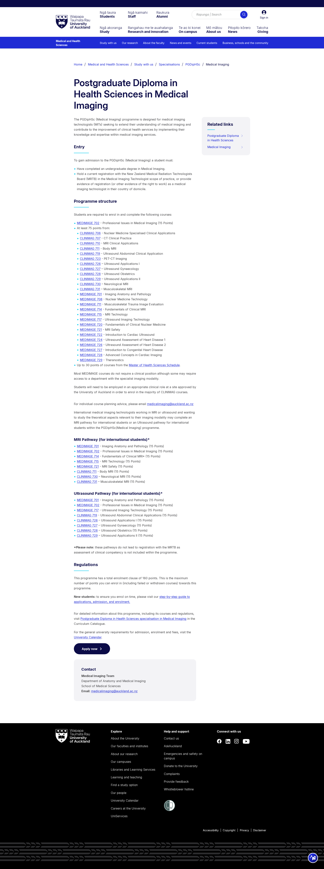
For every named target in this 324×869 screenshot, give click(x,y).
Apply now (90, 649)
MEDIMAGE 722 (91, 335)
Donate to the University (181, 766)
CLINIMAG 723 (90, 259)
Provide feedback (176, 781)
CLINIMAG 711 (90, 248)
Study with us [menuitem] (108, 42)
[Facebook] (219, 741)
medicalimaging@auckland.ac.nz (170, 404)
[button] (264, 14)
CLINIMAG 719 (90, 253)
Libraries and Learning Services (133, 769)
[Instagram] (236, 741)
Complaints (172, 774)
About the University (125, 738)
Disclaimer (259, 830)
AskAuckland (173, 746)
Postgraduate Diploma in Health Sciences (223, 138)
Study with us (143, 64)
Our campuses (121, 762)
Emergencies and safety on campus (183, 756)
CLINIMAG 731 (90, 289)
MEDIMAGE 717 (91, 319)
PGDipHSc (192, 64)
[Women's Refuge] (169, 810)
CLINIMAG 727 (90, 269)
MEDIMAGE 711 (90, 304)
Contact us (171, 738)
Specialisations (169, 64)
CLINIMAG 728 (90, 274)
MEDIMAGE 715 (91, 314)
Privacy (244, 830)
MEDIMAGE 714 (91, 309)
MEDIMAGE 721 (91, 329)
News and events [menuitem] (180, 42)
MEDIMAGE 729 (91, 360)
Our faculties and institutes (129, 746)
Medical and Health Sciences (68, 43)
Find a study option (124, 785)
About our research (124, 754)
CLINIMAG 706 (90, 233)
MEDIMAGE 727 (91, 350)
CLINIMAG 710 (90, 243)
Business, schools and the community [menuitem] (245, 42)
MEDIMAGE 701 (91, 294)
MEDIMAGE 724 (91, 340)
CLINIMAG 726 (90, 264)
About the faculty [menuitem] (153, 42)
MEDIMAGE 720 (91, 324)
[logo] (73, 22)
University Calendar (87, 637)
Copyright (229, 830)
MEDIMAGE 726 (91, 345)
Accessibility (211, 830)
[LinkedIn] (228, 741)
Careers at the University (128, 808)
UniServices (119, 816)
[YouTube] (246, 741)
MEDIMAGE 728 (91, 355)
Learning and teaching (126, 777)
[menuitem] (108, 14)
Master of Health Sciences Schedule (154, 365)
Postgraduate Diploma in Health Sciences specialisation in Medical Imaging (133, 618)
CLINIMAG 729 (90, 279)
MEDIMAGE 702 (88, 223)
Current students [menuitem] (206, 42)
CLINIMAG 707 (90, 238)
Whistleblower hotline (179, 789)
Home (78, 64)
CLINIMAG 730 (90, 284)
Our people (118, 793)
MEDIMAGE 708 (91, 299)
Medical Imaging (217, 64)
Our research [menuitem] (130, 42)
